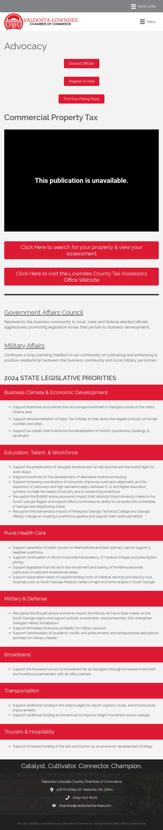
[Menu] (143, 6)
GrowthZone (137, 823)
